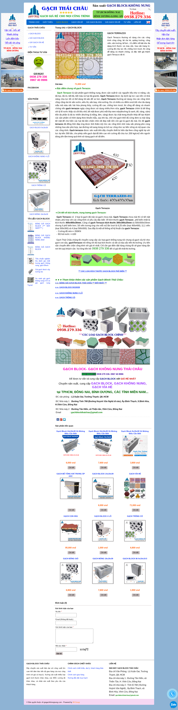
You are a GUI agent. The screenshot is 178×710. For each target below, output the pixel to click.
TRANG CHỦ (34, 22)
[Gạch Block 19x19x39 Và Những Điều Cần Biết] (102, 446)
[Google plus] (61, 420)
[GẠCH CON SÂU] (70, 531)
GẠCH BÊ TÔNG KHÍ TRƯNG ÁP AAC (71, 475)
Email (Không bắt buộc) (64, 619)
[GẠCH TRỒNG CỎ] (134, 531)
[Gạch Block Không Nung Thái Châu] (102, 335)
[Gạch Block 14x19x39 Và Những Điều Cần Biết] (70, 446)
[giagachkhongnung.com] (89, 11)
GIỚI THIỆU (48, 22)
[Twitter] (64, 420)
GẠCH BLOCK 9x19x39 (39, 128)
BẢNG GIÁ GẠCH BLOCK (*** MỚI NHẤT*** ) (42, 226)
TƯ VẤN (32, 47)
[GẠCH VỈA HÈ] (102, 259)
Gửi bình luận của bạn (64, 627)
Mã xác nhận (61, 646)
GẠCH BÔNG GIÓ (70, 559)
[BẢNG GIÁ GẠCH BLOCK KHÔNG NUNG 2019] (30, 239)
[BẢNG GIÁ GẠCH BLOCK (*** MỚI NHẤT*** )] (30, 227)
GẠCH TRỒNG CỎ (135, 516)
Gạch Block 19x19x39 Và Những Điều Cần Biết (103, 432)
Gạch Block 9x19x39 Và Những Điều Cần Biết (135, 432)
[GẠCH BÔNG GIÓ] (70, 573)
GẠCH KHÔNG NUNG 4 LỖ (38, 156)
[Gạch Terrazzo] (102, 172)
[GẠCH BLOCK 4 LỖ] (102, 531)
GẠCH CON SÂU (71, 516)
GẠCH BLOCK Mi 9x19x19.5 (135, 559)
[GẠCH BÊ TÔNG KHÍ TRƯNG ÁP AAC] (70, 488)
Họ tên (59, 612)
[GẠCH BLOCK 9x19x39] (38, 125)
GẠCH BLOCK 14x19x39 (102, 474)
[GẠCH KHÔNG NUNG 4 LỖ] (38, 154)
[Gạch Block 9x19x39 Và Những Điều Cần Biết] (134, 446)
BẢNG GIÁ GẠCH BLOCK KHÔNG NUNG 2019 (42, 237)
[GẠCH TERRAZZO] (79, 55)
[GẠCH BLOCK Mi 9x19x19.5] (134, 573)
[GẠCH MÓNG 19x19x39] (102, 573)
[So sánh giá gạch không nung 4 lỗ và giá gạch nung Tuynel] (30, 280)
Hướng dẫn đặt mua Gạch (78, 678)
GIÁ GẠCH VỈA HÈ (36, 42)
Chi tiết (71, 468)
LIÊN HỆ (137, 22)
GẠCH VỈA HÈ (135, 474)
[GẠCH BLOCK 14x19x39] (102, 488)
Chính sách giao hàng (76, 675)
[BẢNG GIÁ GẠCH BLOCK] (30, 251)
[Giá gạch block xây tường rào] (30, 271)
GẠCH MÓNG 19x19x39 (103, 559)
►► (81, 283)
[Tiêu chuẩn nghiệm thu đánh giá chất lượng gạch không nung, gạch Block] (30, 261)
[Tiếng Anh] (148, 23)
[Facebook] (58, 420)
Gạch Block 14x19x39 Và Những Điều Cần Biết (70, 432)
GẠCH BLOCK (34, 34)
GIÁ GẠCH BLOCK (36, 38)
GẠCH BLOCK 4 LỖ (102, 516)
